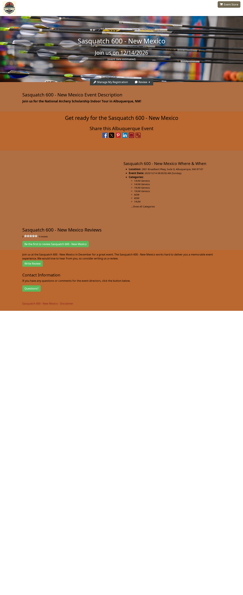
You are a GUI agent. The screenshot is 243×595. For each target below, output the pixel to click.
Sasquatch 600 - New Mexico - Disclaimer (47, 303)
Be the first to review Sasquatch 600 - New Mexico (55, 244)
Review (142, 82)
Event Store (230, 4)
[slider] (30, 236)
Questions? (31, 288)
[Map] (61, 185)
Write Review (32, 263)
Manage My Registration (112, 82)
